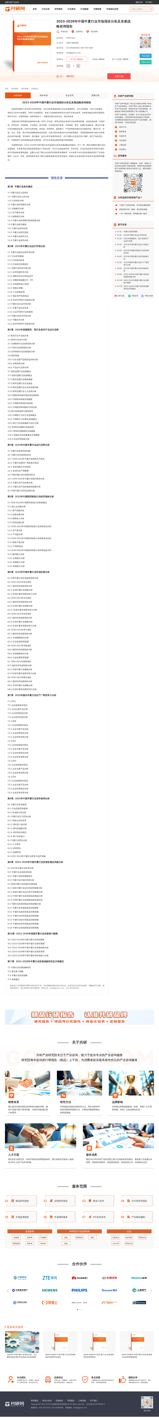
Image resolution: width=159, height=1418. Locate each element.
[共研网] (13, 9)
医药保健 (24, 89)
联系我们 (122, 149)
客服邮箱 (59, 53)
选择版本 (59, 59)
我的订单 (139, 2)
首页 (6, 89)
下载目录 (134, 296)
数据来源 (122, 131)
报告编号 (59, 38)
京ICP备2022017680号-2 (95, 1404)
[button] (8, 1291)
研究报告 (14, 89)
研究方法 (122, 127)
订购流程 (122, 145)
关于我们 (149, 2)
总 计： (60, 76)
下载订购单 (148, 296)
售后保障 (122, 140)
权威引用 (122, 136)
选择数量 (59, 66)
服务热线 (59, 48)
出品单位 (59, 43)
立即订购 (119, 76)
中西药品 (34, 89)
